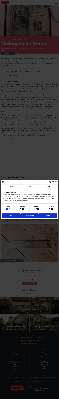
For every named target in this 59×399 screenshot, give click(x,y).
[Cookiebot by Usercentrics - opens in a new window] (50, 182)
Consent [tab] (10, 186)
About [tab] (48, 186)
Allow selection (29, 215)
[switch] (22, 209)
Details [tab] (29, 186)
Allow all (48, 215)
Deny (10, 215)
